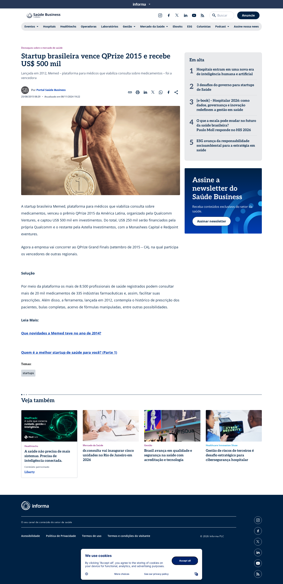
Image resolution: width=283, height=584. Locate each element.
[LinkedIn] (185, 15)
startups (28, 373)
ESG (189, 26)
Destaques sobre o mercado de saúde (42, 47)
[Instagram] (160, 15)
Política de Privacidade (61, 536)
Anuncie (248, 15)
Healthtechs (68, 26)
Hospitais (49, 26)
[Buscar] (214, 15)
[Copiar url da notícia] (130, 92)
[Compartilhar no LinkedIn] (145, 92)
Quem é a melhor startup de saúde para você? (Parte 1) (69, 352)
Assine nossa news (246, 26)
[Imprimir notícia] (138, 92)
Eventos (29, 26)
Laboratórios (109, 26)
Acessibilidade (30, 536)
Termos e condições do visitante (129, 536)
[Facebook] (168, 15)
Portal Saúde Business (51, 90)
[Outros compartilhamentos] (176, 92)
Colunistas (204, 26)
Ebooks (178, 26)
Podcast (220, 26)
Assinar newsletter (211, 221)
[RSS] (202, 15)
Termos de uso (91, 536)
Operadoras (88, 26)
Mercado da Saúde (152, 26)
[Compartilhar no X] (153, 92)
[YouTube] (194, 15)
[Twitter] (177, 15)
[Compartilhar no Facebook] (168, 92)
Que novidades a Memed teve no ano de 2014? (61, 333)
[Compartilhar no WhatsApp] (161, 92)
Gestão (127, 26)
